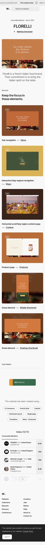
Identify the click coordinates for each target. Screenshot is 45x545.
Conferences (6, 513)
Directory (5, 509)
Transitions (13, 419)
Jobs (25, 502)
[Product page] (22, 247)
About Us (26, 513)
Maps (8, 184)
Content (9, 228)
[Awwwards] (8, 9)
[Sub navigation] (22, 120)
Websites (5, 499)
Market (26, 506)
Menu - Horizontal (29, 419)
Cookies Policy (28, 531)
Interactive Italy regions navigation (18, 180)
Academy (27, 499)
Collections (6, 502)
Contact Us (27, 516)
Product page (8, 267)
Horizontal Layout (15, 414)
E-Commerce (10, 408)
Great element (8, 308)
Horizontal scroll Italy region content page (21, 224)
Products (24, 267)
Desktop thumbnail (29, 348)
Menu (23, 140)
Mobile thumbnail (28, 308)
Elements (5, 506)
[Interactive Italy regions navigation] (22, 161)
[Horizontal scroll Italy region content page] (22, 204)
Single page (31, 414)
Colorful (37, 408)
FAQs (25, 509)
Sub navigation (9, 140)
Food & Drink (24, 408)
